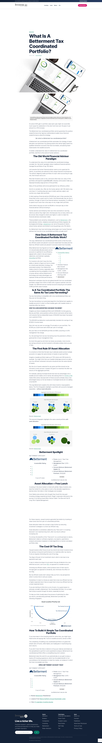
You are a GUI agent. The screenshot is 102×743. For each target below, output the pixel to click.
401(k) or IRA (68, 375)
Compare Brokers (82, 5)
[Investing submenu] (48, 5)
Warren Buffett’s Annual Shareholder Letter (53, 699)
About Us (76, 716)
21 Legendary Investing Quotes (43, 702)
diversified (32, 258)
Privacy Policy (78, 728)
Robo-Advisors (46, 728)
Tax (59, 728)
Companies (45, 721)
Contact (76, 718)
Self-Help (61, 726)
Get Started (62, 476)
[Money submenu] (57, 5)
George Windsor (39, 55)
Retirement (45, 726)
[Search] (36, 732)
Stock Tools (61, 718)
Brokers (44, 718)
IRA (48, 564)
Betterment (64, 220)
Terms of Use (78, 726)
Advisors (44, 716)
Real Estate (61, 723)
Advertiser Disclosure (80, 723)
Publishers (77, 721)
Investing (45, 723)
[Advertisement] (51, 18)
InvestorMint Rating (63, 252)
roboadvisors (47, 224)
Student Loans (62, 721)
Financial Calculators (64, 716)
